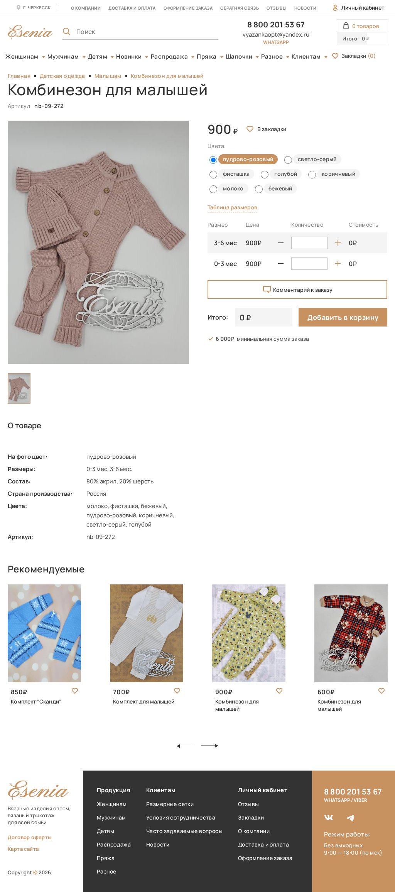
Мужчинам (63, 57)
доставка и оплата (131, 8)
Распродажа (169, 57)
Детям (97, 57)
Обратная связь (239, 8)
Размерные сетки (170, 804)
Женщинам (22, 57)
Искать (195, 31)
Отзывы (277, 8)
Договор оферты (30, 837)
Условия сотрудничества (180, 817)
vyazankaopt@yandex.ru (276, 34)
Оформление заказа (188, 8)
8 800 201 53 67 (276, 24)
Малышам (108, 75)
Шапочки (239, 57)
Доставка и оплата (263, 844)
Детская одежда (62, 75)
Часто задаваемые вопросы (184, 831)
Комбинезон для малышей (167, 75)
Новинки (129, 57)
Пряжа (206, 57)
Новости (305, 8)
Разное (272, 57)
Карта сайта (23, 848)
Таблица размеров (232, 207)
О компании (86, 8)
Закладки (358, 55)
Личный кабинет (362, 7)
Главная (19, 75)
